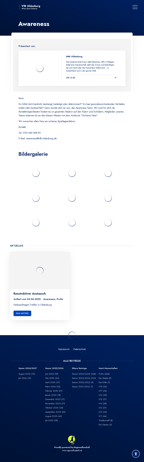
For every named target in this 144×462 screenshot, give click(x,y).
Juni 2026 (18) (51, 373)
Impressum (63, 349)
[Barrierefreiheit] (136, 453)
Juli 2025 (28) (51, 420)
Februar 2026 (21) (53, 390)
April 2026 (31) (52, 382)
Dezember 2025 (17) (55, 399)
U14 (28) (103, 403)
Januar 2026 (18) (53, 395)
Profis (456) (104, 373)
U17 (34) (103, 390)
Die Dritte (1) (104, 382)
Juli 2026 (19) (25, 378)
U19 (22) (103, 386)
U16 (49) (103, 395)
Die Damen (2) (105, 424)
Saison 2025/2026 (54, 368)
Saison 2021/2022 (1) (82, 386)
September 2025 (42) (55, 412)
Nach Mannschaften (108, 368)
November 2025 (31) (55, 403)
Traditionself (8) (106, 420)
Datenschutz (79, 349)
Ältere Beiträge (79, 368)
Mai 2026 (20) (52, 378)
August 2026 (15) (27, 373)
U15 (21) (102, 399)
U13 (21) (102, 407)
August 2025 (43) (53, 416)
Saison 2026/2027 (28, 368)
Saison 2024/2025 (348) (84, 373)
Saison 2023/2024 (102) (84, 378)
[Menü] (135, 7)
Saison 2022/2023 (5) (82, 382)
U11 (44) (102, 416)
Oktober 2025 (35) (54, 407)
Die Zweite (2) (105, 378)
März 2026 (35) (52, 386)
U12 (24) (103, 412)
